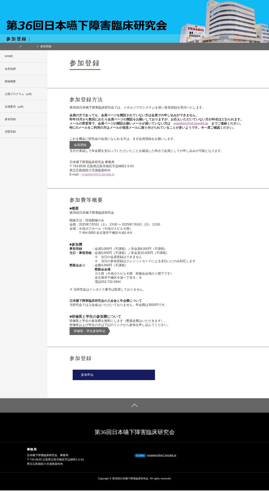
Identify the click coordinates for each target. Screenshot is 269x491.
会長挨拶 (10, 68)
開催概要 (10, 81)
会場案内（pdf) (14, 106)
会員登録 (80, 145)
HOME (13, 46)
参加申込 (87, 374)
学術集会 (28, 46)
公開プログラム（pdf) (18, 94)
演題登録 (10, 131)
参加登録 (10, 119)
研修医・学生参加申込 (89, 331)
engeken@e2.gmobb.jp (190, 123)
